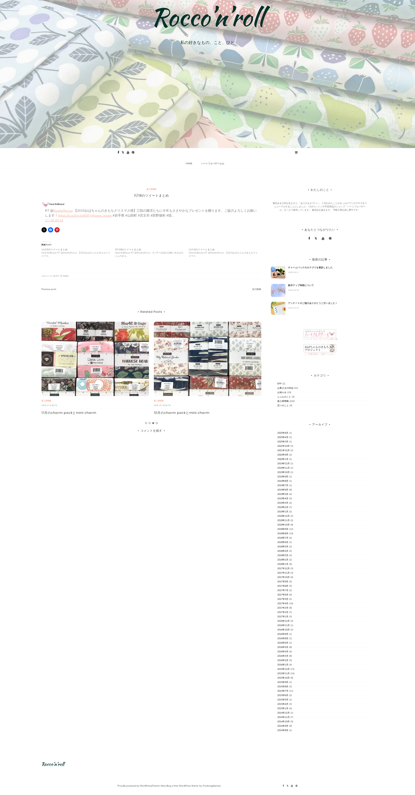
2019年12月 (283, 463)
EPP (279, 383)
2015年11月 (283, 673)
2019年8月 (282, 480)
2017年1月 (282, 616)
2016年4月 (282, 651)
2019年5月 (282, 494)
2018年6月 (282, 542)
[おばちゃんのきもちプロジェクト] (320, 347)
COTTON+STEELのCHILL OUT (177, 412)
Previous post (49, 289)
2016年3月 (282, 655)
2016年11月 (283, 625)
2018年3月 (282, 555)
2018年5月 (282, 546)
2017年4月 (282, 603)
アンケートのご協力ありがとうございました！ (313, 303)
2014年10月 (283, 721)
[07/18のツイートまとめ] (152, 253)
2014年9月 (282, 725)
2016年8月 (282, 638)
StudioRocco (62, 210)
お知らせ (281, 392)
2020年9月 (282, 454)
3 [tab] (153, 423)
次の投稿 (256, 289)
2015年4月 (282, 704)
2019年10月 (283, 472)
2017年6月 (282, 594)
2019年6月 (282, 489)
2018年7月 (282, 537)
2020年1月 (282, 459)
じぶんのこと (284, 396)
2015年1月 (282, 708)
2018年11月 (283, 520)
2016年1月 (282, 664)
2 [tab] (150, 423)
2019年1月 (282, 511)
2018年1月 (282, 564)
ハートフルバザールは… (213, 163)
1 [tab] (146, 423)
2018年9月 (282, 529)
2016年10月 (283, 629)
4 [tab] (157, 423)
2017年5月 (282, 599)
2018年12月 (283, 515)
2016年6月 (282, 642)
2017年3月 (282, 607)
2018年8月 (282, 533)
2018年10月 (283, 524)
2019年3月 (282, 502)
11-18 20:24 (54, 220)
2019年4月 (282, 498)
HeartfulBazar (57, 204)
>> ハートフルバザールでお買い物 (320, 339)
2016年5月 (282, 647)
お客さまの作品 (285, 387)
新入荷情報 (151, 189)
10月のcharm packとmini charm (69, 412)
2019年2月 (282, 507)
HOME (189, 163)
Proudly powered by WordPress (135, 785)
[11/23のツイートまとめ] (78, 253)
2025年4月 (282, 437)
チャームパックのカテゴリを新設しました (310, 267)
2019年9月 (282, 476)
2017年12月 (283, 568)
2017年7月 (282, 590)
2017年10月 (283, 577)
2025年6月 (282, 432)
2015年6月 (282, 695)
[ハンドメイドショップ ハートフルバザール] (320, 333)
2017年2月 (282, 612)
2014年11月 (283, 717)
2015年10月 (283, 677)
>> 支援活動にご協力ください (319, 353)
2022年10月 (283, 445)
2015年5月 (282, 699)
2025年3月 (282, 441)
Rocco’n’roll (207, 17)
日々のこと (283, 405)
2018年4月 (282, 550)
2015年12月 (283, 669)
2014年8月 (282, 730)
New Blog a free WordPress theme (179, 785)
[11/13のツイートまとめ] (225, 253)
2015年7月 (282, 690)
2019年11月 (283, 467)
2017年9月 (282, 581)
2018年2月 (282, 559)
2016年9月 (282, 634)
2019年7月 (282, 485)
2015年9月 (282, 682)
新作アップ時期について (301, 285)
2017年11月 (283, 572)
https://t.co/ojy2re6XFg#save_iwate (85, 215)
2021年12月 (283, 450)
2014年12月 (283, 712)
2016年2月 (282, 660)
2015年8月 (282, 686)
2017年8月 (282, 585)
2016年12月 (283, 620)
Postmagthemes (212, 785)
